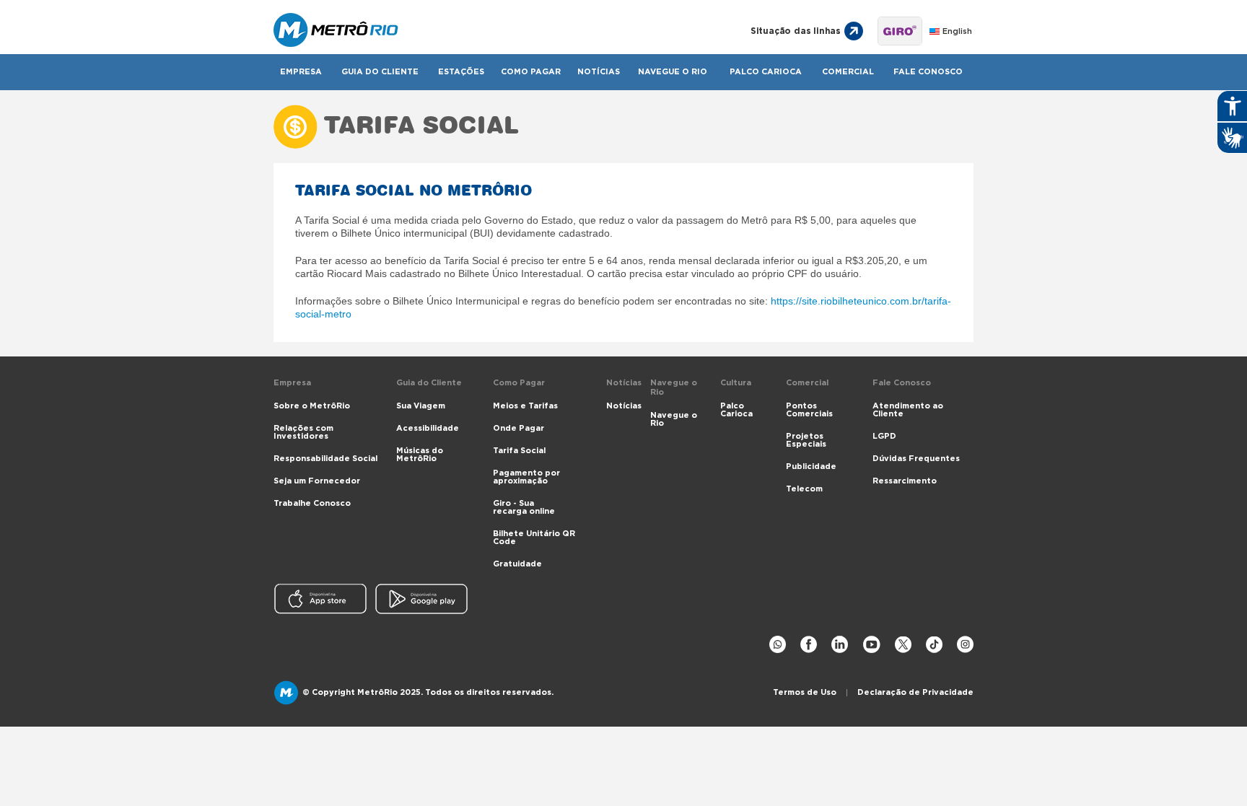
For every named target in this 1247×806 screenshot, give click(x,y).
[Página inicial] (495, 31)
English (957, 31)
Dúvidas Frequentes (916, 459)
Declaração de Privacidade (915, 692)
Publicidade (811, 466)
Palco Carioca (766, 72)
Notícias (598, 72)
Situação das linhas (796, 31)
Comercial (848, 72)
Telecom (804, 489)
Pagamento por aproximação (526, 477)
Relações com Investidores (303, 432)
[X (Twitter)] (903, 645)
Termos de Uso (804, 692)
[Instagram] (965, 645)
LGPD (884, 436)
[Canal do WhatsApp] (777, 645)
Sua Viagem (420, 406)
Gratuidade (517, 564)
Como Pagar (531, 72)
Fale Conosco (928, 72)
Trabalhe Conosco (312, 503)
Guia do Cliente (380, 72)
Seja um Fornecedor (317, 481)
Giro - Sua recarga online (524, 507)
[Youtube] (871, 645)
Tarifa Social (519, 451)
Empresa (301, 72)
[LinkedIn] (839, 645)
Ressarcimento (904, 481)
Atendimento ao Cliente (907, 410)
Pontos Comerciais (809, 410)
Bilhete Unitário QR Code (534, 538)
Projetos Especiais (806, 440)
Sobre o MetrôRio (312, 406)
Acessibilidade (427, 428)
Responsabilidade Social (325, 459)
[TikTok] (934, 645)
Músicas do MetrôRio (419, 455)
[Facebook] (808, 645)
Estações (461, 72)
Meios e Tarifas (525, 406)
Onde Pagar (518, 428)
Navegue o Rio (672, 72)
